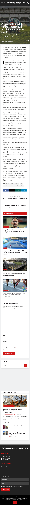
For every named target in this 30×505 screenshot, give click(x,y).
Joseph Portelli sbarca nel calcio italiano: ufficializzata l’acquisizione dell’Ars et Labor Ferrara (14, 231)
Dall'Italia (6, 227)
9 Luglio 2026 (6, 234)
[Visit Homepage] (14, 2)
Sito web (5, 341)
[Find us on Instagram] (6, 467)
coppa (12, 183)
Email (4, 335)
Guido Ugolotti (6, 186)
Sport (22, 40)
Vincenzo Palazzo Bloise (8, 414)
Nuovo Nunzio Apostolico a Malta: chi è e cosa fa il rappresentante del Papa (17, 433)
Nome (4, 329)
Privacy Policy (23, 350)
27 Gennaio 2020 (16, 40)
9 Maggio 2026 (13, 429)
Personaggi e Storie (9, 406)
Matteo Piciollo (15, 186)
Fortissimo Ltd (5, 454)
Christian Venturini (6, 40)
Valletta (21, 186)
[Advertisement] (15, 379)
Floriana (17, 183)
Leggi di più (7, 422)
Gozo (21, 183)
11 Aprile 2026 (6, 255)
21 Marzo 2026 (13, 436)
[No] (28, 500)
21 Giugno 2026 (18, 414)
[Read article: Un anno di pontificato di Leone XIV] (5, 427)
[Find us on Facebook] (1, 467)
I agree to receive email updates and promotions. (13, 486)
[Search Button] (28, 3)
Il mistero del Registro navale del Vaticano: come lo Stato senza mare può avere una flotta (14, 410)
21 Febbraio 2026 (6, 296)
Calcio (7, 183)
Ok (15, 502)
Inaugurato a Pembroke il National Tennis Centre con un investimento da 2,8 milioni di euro (15, 252)
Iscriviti (6, 489)
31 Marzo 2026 (6, 277)
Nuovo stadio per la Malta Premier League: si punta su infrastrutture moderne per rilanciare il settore (15, 273)
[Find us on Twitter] (4, 467)
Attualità (6, 290)
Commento (6, 311)
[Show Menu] (2, 3)
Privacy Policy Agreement (9, 348)
